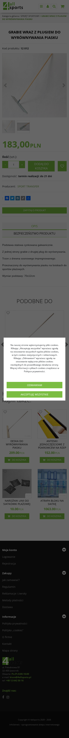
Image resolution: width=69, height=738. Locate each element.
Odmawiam (34, 385)
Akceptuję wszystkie (34, 394)
